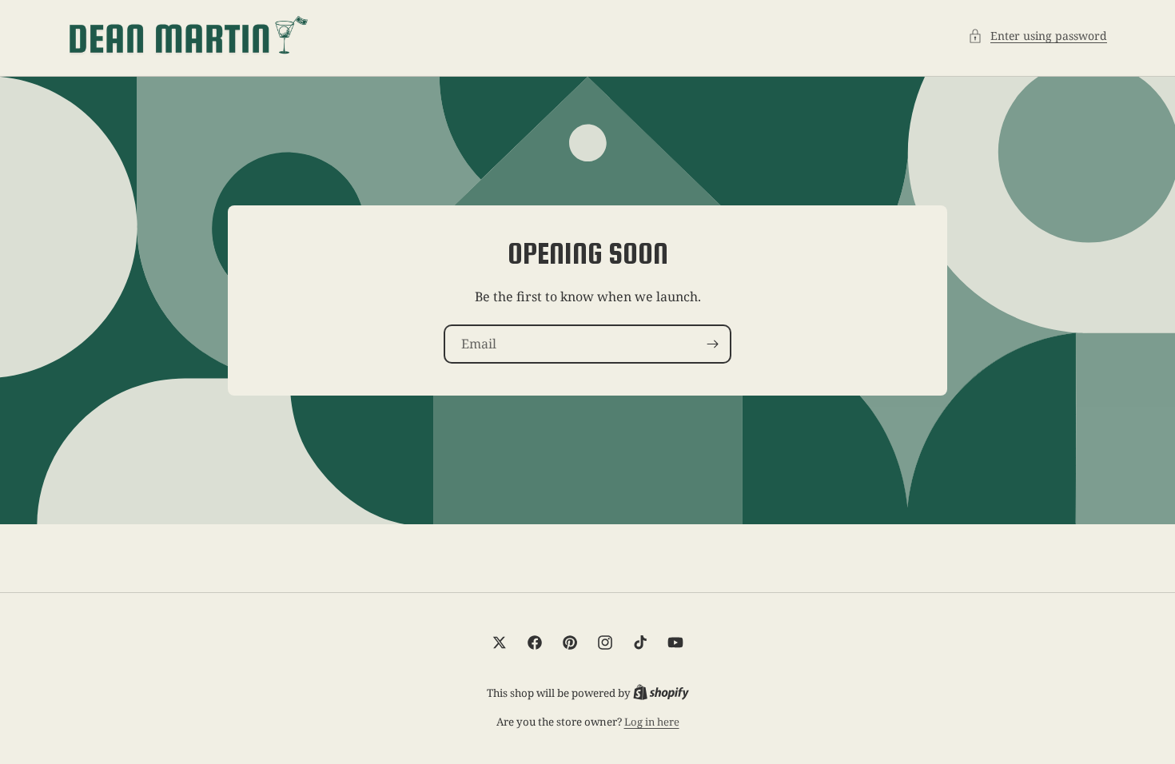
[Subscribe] (712, 344)
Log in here (651, 721)
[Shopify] (661, 693)
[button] (1037, 36)
